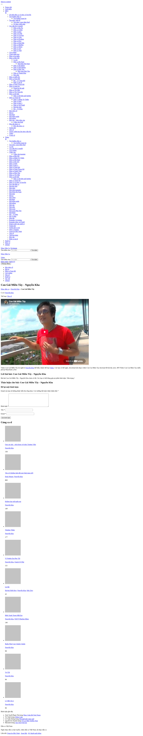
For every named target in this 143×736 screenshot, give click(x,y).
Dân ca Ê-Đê (17, 33)
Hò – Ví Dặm (18, 109)
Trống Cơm (19, 717)
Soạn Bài (24, 733)
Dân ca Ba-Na (18, 28)
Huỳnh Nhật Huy (11, 590)
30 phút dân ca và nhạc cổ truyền (20, 15)
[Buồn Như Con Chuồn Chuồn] (13, 640)
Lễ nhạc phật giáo (19, 24)
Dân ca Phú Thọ (18, 69)
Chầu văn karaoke (19, 154)
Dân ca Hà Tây (14, 162)
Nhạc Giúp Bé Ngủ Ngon (32, 715)
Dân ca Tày (17, 49)
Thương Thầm (10, 530)
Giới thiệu (8, 9)
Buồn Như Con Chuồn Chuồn (15, 644)
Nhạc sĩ (7, 243)
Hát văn (11, 205)
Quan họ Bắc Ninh (15, 231)
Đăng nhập (4, 262)
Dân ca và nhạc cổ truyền (17, 182)
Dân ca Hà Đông (19, 65)
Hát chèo (12, 188)
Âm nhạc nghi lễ (14, 20)
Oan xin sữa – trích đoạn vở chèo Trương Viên (20, 444)
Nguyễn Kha (15, 289)
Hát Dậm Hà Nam (24, 64)
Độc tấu (11, 237)
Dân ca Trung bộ (14, 98)
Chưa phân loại (14, 54)
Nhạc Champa (14, 229)
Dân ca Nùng (17, 47)
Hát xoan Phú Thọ (24, 71)
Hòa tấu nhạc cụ (14, 124)
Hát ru (11, 113)
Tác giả (7, 279)
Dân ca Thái (17, 50)
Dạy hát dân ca (14, 184)
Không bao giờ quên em (13, 501)
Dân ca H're (17, 41)
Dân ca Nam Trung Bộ (16, 84)
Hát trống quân (14, 116)
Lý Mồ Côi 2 (9, 701)
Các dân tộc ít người (16, 26)
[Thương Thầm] (13, 526)
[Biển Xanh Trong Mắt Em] (13, 612)
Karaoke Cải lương (15, 220)
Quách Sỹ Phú (19, 562)
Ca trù (15, 60)
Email (3, 414)
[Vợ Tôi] (13, 669)
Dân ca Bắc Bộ (14, 58)
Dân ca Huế (17, 101)
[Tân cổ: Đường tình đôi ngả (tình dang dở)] (13, 469)
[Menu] (2, 4)
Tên (3, 410)
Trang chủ (8, 7)
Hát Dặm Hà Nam (15, 192)
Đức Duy (30, 590)
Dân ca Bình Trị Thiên (16, 158)
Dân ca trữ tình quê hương (22, 96)
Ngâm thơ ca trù (14, 228)
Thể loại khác (13, 235)
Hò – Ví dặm (13, 214)
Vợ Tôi (7, 672)
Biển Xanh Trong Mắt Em (13, 615)
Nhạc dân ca (5, 289)
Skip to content (6, 2)
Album (7, 245)
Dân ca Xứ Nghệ (19, 105)
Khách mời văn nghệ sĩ (16, 224)
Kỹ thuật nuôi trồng (34, 733)
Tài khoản (13, 248)
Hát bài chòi (17, 107)
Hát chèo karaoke (15, 190)
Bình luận (5, 406)
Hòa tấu (11, 218)
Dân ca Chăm (18, 30)
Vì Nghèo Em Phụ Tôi (12, 558)
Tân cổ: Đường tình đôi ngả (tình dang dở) (19, 473)
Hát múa (12, 194)
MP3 (6, 12)
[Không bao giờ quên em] (13, 498)
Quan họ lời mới (18, 88)
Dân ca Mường (18, 45)
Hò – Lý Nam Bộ (19, 81)
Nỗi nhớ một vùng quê (26, 719)
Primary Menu (6, 263)
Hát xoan (12, 209)
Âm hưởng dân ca (15, 16)
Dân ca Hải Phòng (19, 67)
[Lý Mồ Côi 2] (13, 697)
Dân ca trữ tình (14, 94)
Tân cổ (11, 130)
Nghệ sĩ (7, 241)
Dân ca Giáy (17, 37)
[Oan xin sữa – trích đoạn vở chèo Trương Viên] (13, 441)
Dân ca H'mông (18, 39)
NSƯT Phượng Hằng (21, 619)
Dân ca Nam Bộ (14, 79)
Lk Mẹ (7, 587)
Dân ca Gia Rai (18, 35)
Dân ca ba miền (14, 56)
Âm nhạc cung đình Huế (21, 22)
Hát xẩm (16, 75)
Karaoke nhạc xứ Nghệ (17, 222)
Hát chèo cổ (13, 111)
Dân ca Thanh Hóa (19, 73)
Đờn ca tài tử (17, 82)
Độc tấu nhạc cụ (18, 126)
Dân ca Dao (17, 32)
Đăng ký (12, 262)
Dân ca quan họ (14, 86)
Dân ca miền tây (14, 77)
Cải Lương (12, 52)
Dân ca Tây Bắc (14, 90)
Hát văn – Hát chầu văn (17, 120)
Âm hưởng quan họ (19, 18)
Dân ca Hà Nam (18, 62)
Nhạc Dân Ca (5, 248)
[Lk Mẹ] (13, 583)
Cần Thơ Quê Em (21, 723)
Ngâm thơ (12, 128)
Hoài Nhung (9, 476)
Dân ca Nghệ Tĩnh (15, 171)
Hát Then (12, 197)
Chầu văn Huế (18, 122)
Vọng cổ (12, 135)
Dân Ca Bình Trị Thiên (21, 99)
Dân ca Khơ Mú (18, 43)
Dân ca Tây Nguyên (16, 92)
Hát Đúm (12, 213)
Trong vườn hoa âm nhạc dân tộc (20, 131)
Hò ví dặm (12, 216)
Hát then (12, 114)
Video (11, 133)
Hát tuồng (12, 118)
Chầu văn (12, 152)
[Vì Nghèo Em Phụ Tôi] (13, 555)
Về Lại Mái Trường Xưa (29, 721)
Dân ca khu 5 (17, 103)
